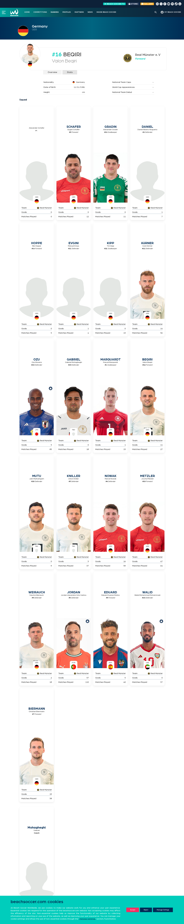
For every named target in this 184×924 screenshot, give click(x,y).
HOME (27, 12)
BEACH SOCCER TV (116, 4)
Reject (146, 910)
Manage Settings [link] (87, 919)
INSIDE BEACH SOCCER (106, 12)
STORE (134, 4)
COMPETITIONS (40, 12)
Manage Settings (163, 910)
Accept (132, 910)
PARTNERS (79, 12)
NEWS (90, 12)
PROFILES (66, 12)
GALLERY (148, 4)
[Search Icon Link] (156, 12)
